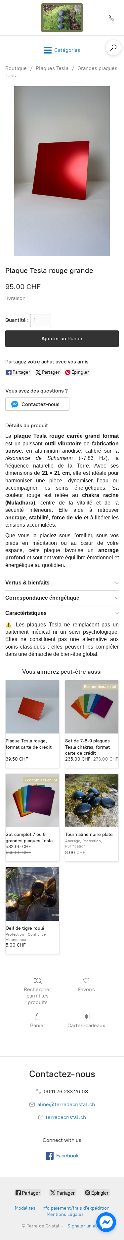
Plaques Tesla (52, 68)
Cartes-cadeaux (86, 1025)
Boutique (16, 68)
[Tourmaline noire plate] (92, 800)
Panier (37, 1025)
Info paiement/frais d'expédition (75, 1208)
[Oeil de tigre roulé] (32, 894)
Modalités (25, 1208)
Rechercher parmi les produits (37, 995)
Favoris (86, 989)
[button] (37, 404)
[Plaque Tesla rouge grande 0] (62, 171)
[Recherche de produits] (113, 48)
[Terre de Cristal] (62, 17)
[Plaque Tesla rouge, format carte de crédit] (32, 707)
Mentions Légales (65, 1214)
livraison (15, 298)
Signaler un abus (85, 1226)
